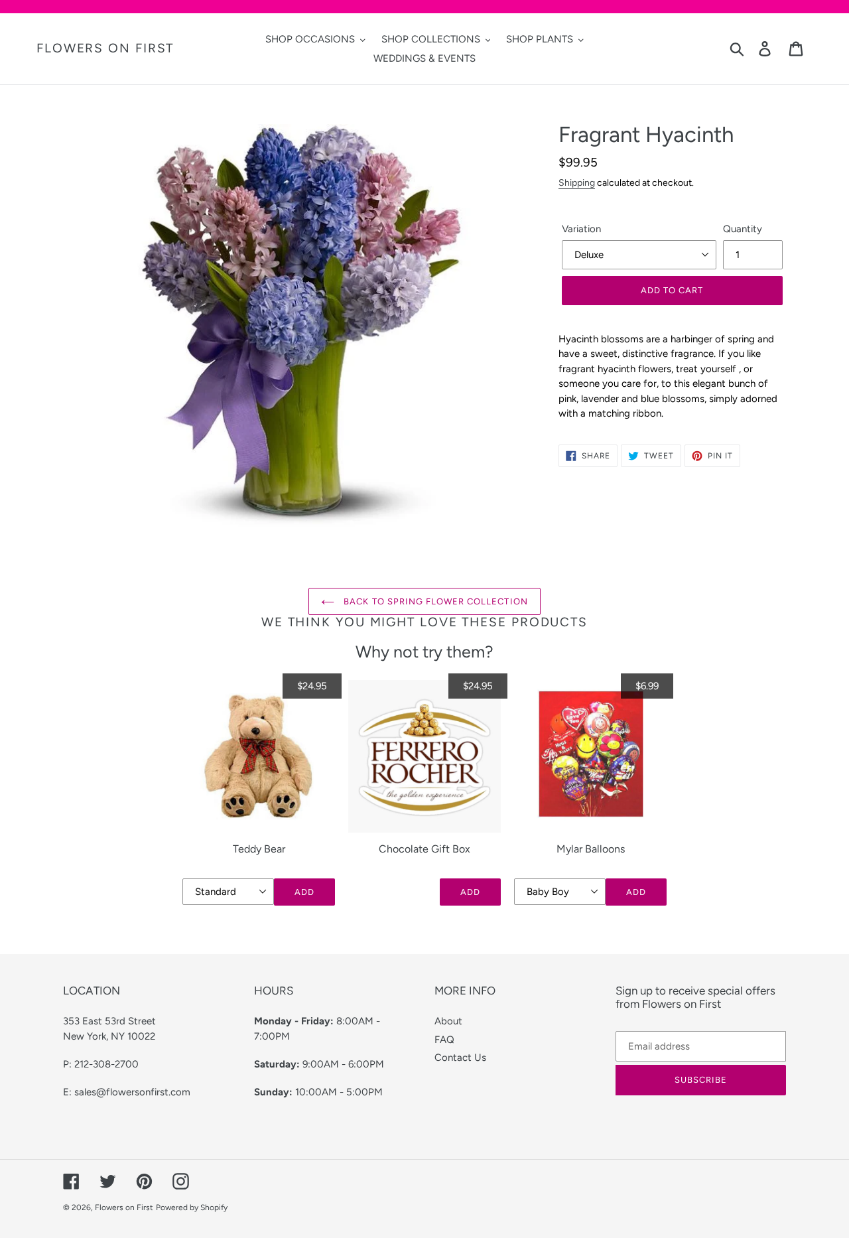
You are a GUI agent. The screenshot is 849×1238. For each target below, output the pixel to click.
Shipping (576, 182)
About (448, 1021)
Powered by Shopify (192, 1207)
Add (304, 892)
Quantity (742, 229)
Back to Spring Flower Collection (434, 601)
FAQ (444, 1040)
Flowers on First (105, 48)
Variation (581, 229)
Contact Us (460, 1058)
